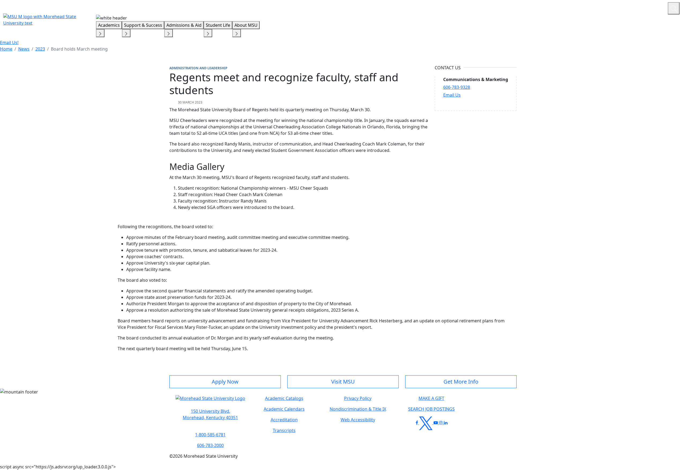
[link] (210, 414)
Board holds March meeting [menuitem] (79, 49)
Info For (561, 7)
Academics (109, 25)
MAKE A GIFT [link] (431, 398)
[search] (674, 8)
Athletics (653, 7)
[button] (210, 401)
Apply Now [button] (225, 381)
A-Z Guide (627, 7)
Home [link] (6, 49)
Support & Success (143, 25)
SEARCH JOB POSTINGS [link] (431, 409)
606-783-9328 (456, 87)
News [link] (23, 49)
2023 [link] (40, 49)
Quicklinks (594, 7)
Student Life (218, 25)
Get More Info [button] (460, 381)
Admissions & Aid (184, 25)
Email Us (452, 95)
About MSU (246, 25)
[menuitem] (6, 49)
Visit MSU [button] (343, 381)
